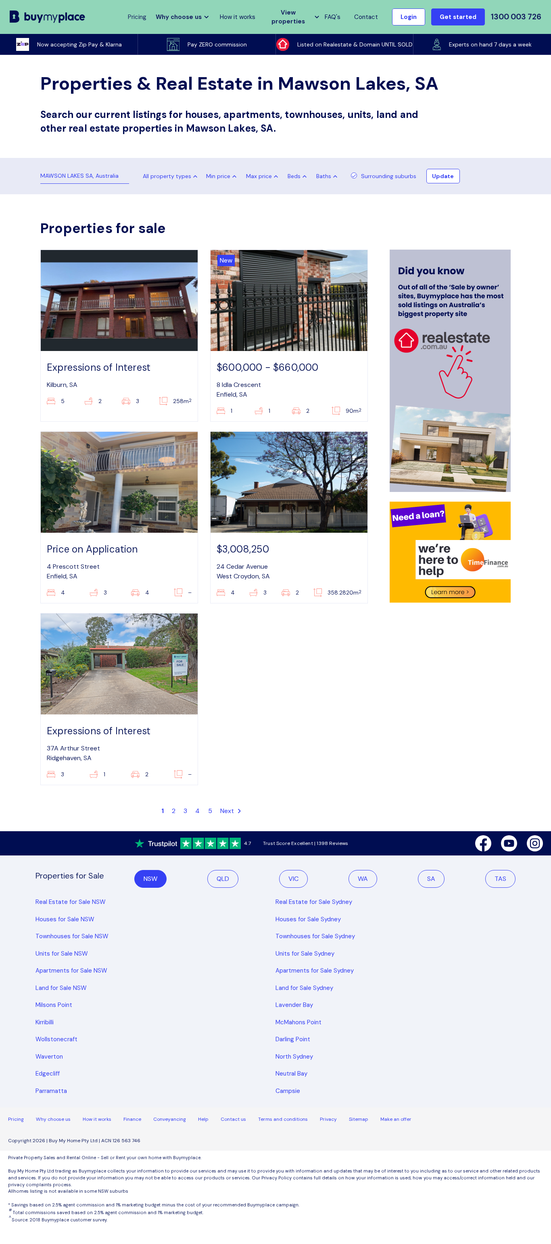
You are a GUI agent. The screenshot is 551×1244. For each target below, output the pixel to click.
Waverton (49, 1057)
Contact (366, 17)
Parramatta (51, 1091)
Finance (132, 1119)
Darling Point (293, 1039)
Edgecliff (47, 1074)
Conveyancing (169, 1119)
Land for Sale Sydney (304, 988)
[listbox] (223, 176)
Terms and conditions (283, 1119)
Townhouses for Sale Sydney (315, 936)
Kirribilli (44, 1022)
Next (228, 811)
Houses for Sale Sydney (308, 919)
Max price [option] (259, 176)
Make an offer (395, 1119)
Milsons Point (53, 1005)
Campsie (288, 1091)
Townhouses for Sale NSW (72, 936)
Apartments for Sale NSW (71, 971)
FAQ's (332, 17)
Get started (458, 17)
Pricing (16, 1119)
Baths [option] (323, 176)
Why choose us (53, 1119)
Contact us (233, 1119)
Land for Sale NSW (61, 988)
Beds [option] (294, 176)
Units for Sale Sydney (305, 954)
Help (203, 1119)
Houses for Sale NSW (64, 919)
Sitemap (358, 1119)
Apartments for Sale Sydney (315, 971)
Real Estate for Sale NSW (70, 902)
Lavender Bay (294, 1005)
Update (443, 176)
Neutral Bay (291, 1074)
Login (409, 17)
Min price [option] (218, 176)
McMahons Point (298, 1022)
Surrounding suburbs (388, 176)
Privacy (328, 1119)
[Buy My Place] (48, 17)
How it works (237, 17)
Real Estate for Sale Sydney (314, 902)
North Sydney (294, 1057)
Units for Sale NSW (61, 954)
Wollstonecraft (56, 1039)
